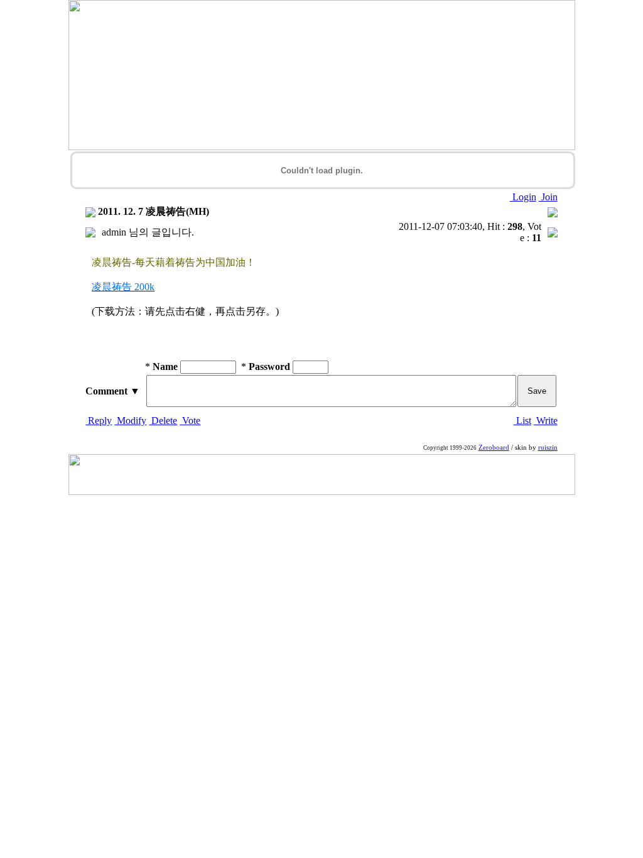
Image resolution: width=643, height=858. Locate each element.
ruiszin (548, 447)
